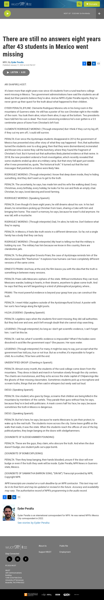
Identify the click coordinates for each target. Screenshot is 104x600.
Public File (64, 546)
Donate (93, 4)
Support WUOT (45, 552)
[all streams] (100, 13)
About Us (43, 546)
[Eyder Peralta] (9, 513)
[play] (7, 13)
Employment (65, 552)
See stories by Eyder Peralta (33, 522)
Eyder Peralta (17, 62)
